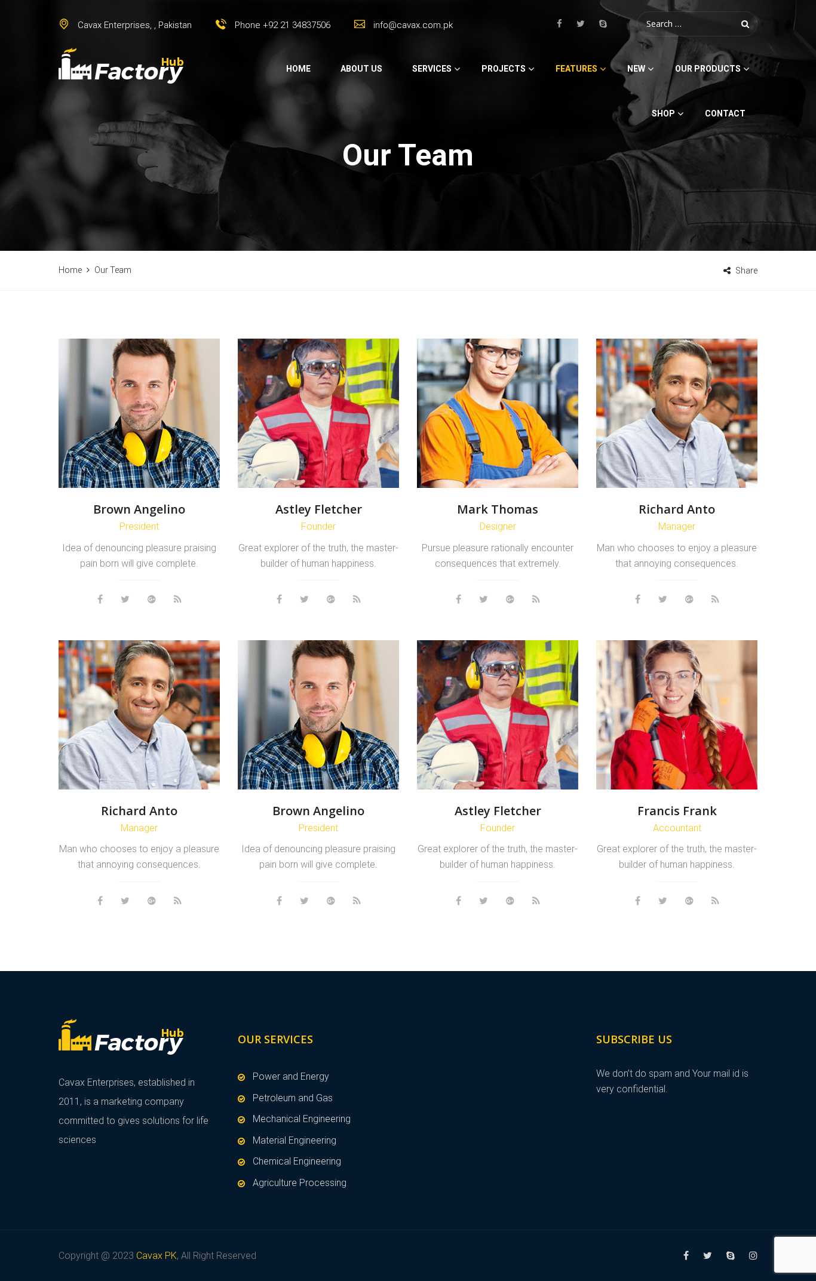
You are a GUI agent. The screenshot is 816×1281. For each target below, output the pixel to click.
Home (298, 68)
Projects (503, 68)
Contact (725, 113)
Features (576, 68)
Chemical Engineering (297, 1161)
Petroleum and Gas (293, 1098)
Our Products (708, 68)
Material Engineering (294, 1140)
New (636, 68)
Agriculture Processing (299, 1182)
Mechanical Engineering (302, 1119)
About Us (361, 68)
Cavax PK (156, 1255)
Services (432, 68)
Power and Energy (291, 1076)
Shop (663, 113)
